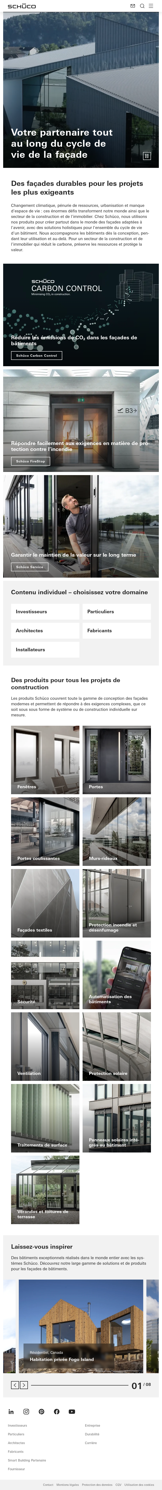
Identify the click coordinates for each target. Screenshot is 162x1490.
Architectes (16, 1443)
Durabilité (92, 1434)
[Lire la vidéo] (147, 156)
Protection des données (97, 1485)
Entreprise (92, 1425)
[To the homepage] (22, 6)
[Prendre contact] (133, 6)
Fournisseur (16, 1469)
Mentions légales (68, 1485)
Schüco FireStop (30, 461)
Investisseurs (17, 1425)
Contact (48, 1485)
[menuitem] (11, 1411)
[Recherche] (142, 6)
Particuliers (16, 1434)
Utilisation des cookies (139, 1485)
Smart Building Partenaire (27, 1460)
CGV (118, 1485)
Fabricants (16, 1452)
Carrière (91, 1443)
